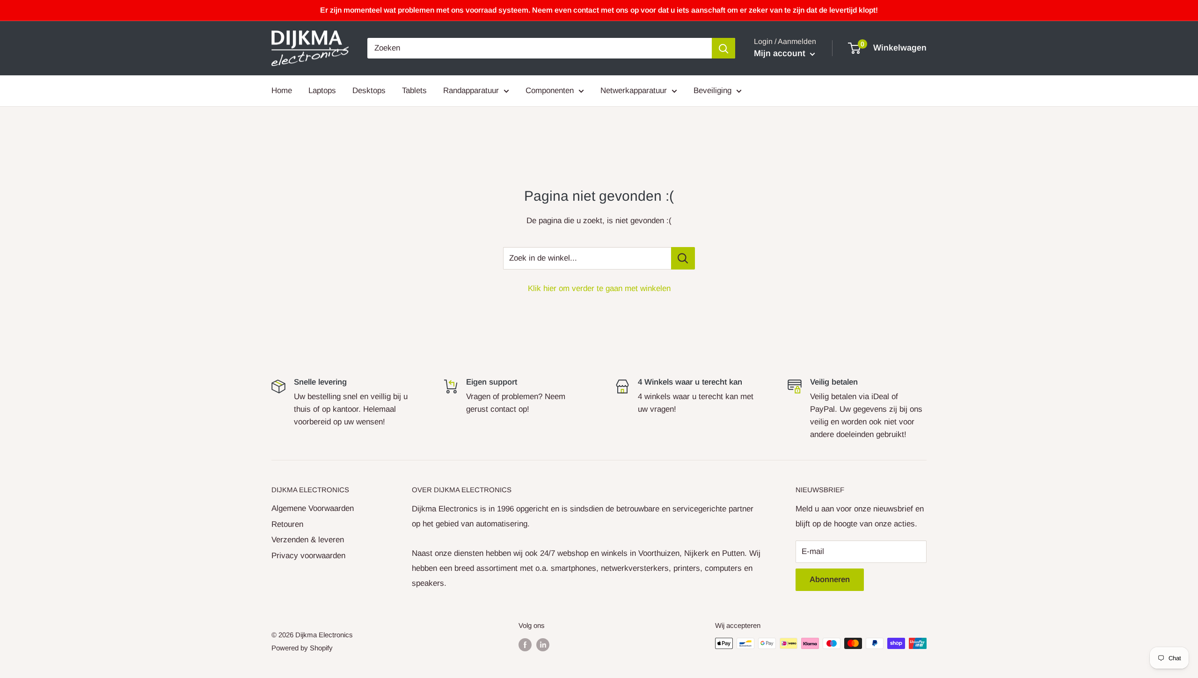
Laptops (322, 90)
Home (281, 90)
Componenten (550, 90)
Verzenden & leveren (307, 539)
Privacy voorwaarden (308, 555)
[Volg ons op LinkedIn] (542, 644)
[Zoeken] (723, 48)
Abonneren (830, 579)
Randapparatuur (471, 90)
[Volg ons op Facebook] (525, 644)
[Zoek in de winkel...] (683, 258)
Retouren (287, 524)
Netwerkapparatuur (633, 90)
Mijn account (781, 53)
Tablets (414, 90)
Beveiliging (712, 90)
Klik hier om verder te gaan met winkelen (599, 288)
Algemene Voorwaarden (312, 508)
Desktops (369, 90)
